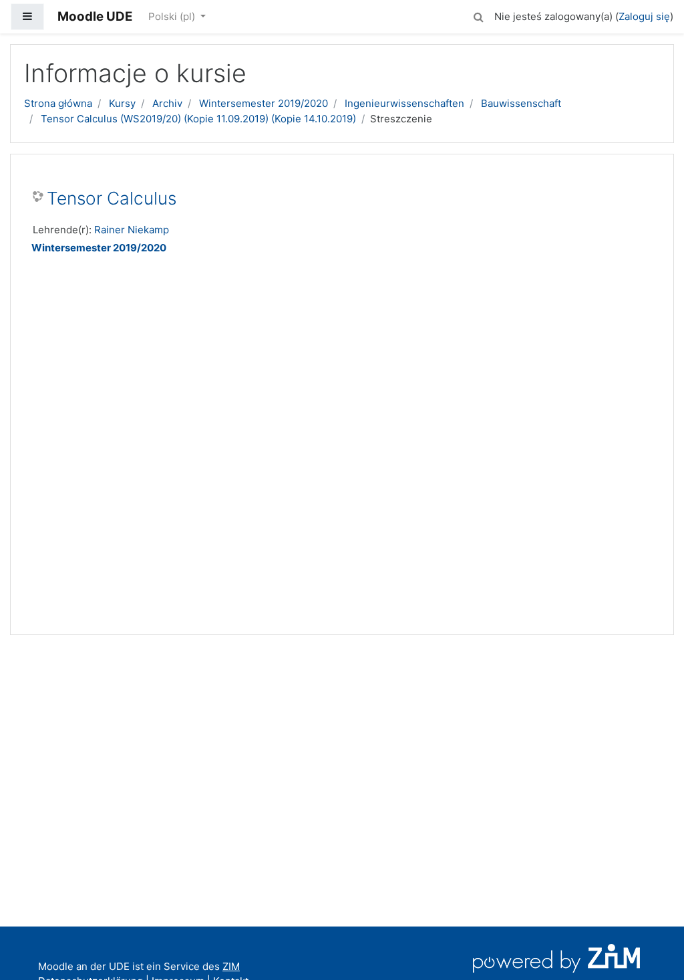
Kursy (122, 103)
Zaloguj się (644, 16)
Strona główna (58, 103)
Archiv (167, 103)
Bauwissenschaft (521, 103)
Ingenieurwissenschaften (404, 103)
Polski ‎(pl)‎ (173, 16)
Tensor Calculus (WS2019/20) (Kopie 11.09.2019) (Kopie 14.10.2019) (198, 118)
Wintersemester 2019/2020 (263, 103)
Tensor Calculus (111, 198)
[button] (478, 15)
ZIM (231, 966)
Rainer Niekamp (131, 229)
